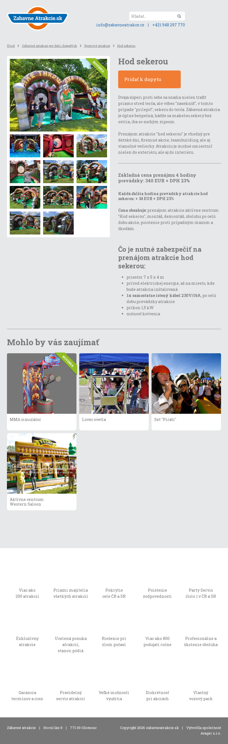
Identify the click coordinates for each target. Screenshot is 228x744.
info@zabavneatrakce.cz (120, 24)
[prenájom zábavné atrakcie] (58, 171)
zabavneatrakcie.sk (162, 727)
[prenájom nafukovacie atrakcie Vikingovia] (91, 197)
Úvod (11, 46)
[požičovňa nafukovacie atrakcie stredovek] (25, 222)
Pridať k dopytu (143, 79)
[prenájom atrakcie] (58, 95)
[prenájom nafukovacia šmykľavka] (25, 197)
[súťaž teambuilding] (25, 171)
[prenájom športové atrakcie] (25, 145)
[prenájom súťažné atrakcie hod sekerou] (58, 197)
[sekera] (58, 145)
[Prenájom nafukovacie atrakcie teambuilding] (58, 222)
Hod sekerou (126, 46)
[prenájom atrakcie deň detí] (91, 145)
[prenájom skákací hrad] (91, 171)
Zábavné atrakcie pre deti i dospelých (49, 46)
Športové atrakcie (97, 46)
